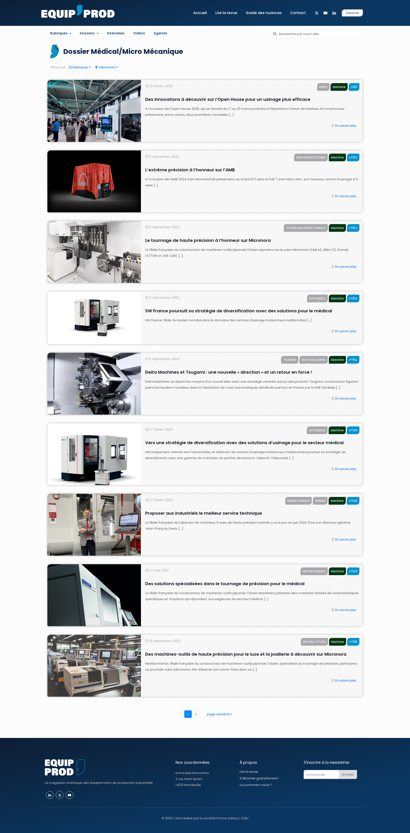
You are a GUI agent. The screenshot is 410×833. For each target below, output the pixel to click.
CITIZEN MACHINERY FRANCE (306, 228)
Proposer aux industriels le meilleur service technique (203, 513)
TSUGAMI (289, 360)
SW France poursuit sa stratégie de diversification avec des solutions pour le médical (238, 311)
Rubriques (80, 67)
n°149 (353, 430)
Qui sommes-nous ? (256, 785)
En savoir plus (345, 125)
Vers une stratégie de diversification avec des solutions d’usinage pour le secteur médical (244, 443)
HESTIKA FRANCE (314, 571)
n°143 (353, 571)
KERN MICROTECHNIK (311, 157)
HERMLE (320, 501)
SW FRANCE (317, 298)
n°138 (353, 642)
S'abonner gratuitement (259, 778)
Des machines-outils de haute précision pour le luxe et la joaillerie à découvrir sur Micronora (245, 654)
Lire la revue (249, 771)
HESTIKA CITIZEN (314, 642)
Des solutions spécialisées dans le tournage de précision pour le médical (225, 584)
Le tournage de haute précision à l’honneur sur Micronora (208, 240)
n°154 (353, 157)
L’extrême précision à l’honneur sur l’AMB (190, 170)
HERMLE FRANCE (298, 501)
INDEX (323, 87)
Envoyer (348, 774)
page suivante (218, 714)
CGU (244, 818)
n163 (354, 87)
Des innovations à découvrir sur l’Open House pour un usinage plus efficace (227, 99)
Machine (339, 87)
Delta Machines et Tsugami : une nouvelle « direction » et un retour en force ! (228, 372)
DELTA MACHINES (314, 360)
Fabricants (106, 67)
